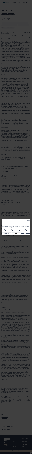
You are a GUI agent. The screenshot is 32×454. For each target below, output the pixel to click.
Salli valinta (16, 233)
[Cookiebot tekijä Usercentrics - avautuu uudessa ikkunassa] (27, 220)
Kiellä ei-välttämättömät (6, 233)
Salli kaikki (25, 233)
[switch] (12, 230)
